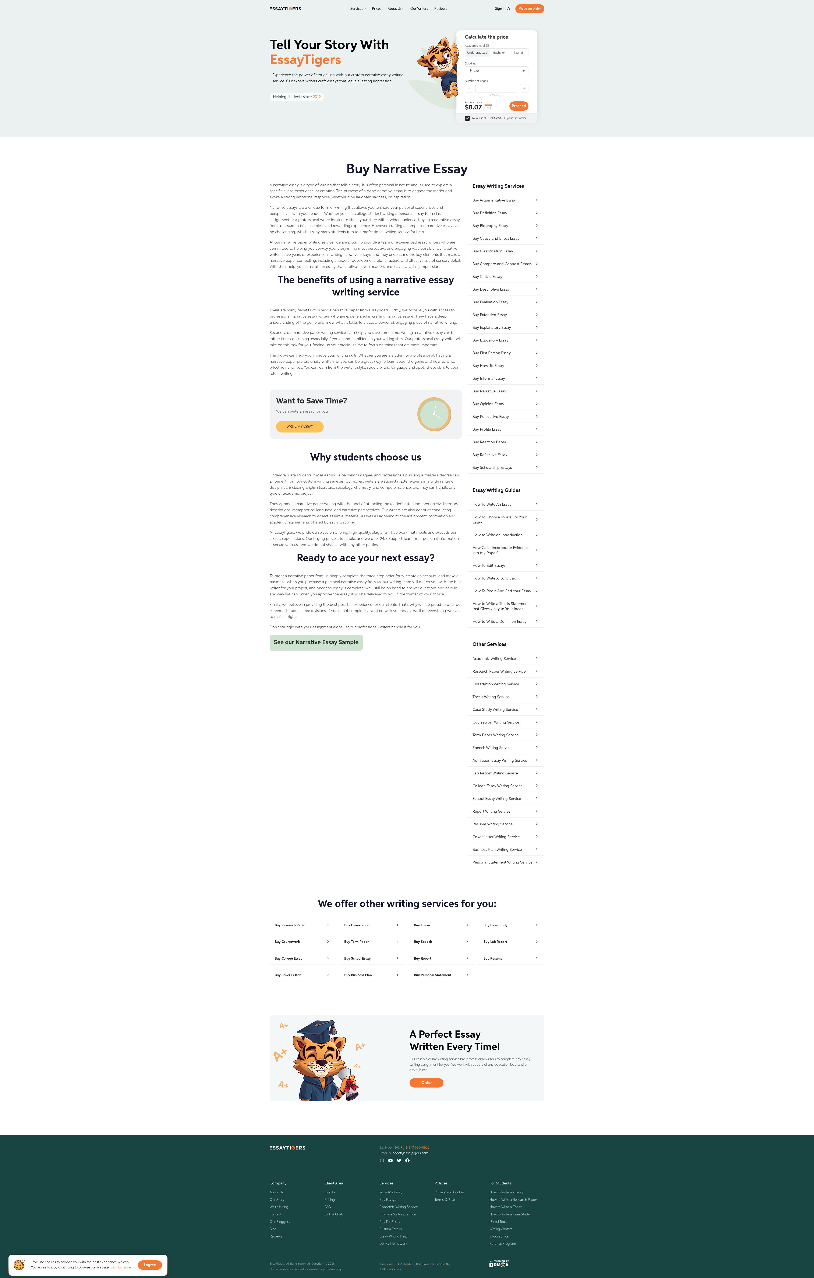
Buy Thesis (422, 925)
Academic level (475, 45)
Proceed (519, 106)
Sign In (330, 1192)
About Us (394, 9)
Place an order (530, 8)
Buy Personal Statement (432, 975)
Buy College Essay (288, 958)
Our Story (277, 1200)
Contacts (276, 1214)
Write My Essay (390, 1192)
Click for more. (121, 1267)
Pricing (330, 1200)
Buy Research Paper (290, 925)
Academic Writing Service (398, 1207)
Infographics (498, 1236)
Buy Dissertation (356, 925)
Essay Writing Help (393, 1236)
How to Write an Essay (506, 1192)
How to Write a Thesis (505, 1207)
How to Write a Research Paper (513, 1200)
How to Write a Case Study (509, 1214)
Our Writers (419, 9)
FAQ (328, 1207)
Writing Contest (500, 1229)
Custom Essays (390, 1229)
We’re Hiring (279, 1207)
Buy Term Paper (356, 942)
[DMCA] (499, 1263)
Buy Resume (493, 958)
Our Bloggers (280, 1222)
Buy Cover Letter (288, 975)
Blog (273, 1229)
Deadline (471, 63)
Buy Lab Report (495, 942)
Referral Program (502, 1244)
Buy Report (422, 958)
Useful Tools (498, 1222)
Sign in (500, 9)
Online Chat (333, 1214)
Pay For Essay (389, 1222)
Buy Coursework (287, 942)
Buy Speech (423, 942)
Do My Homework (393, 1244)
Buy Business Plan (358, 975)
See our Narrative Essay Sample (316, 642)
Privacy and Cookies (450, 1192)
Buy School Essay (357, 958)
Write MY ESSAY (300, 426)
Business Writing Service (397, 1214)
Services (356, 9)
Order (426, 1083)
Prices (376, 9)
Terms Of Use (445, 1200)
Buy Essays (387, 1200)
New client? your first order (499, 118)
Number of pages (476, 81)
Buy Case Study (495, 925)
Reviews (440, 9)
